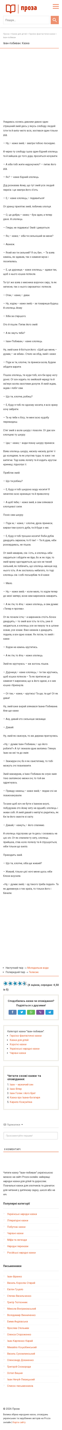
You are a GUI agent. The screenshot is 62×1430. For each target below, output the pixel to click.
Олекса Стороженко (19, 1334)
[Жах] (5, 983)
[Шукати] (55, 20)
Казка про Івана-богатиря (25, 1097)
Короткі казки (18, 1044)
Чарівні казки (18, 1053)
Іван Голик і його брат (23, 1093)
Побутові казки (16, 1226)
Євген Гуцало (15, 1289)
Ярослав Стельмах (18, 1328)
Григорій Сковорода (19, 1366)
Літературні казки (17, 1220)
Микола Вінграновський (21, 1308)
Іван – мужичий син (21, 1084)
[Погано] (10, 983)
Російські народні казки (21, 1252)
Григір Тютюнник (17, 1302)
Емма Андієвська (17, 1321)
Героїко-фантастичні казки (25, 1035)
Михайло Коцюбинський (22, 1347)
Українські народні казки (24, 1048)
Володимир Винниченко (21, 1315)
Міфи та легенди (17, 1239)
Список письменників (20, 1385)
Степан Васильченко (19, 1295)
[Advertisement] (31, 84)
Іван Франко (14, 1276)
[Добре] (19, 983)
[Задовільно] (15, 983)
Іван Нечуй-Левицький (21, 1379)
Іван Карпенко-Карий (20, 1340)
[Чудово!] (24, 983)
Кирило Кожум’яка (21, 1102)
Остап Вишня (15, 1373)
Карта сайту (19, 1422)
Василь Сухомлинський (21, 1353)
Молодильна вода (37, 967)
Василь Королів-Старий (21, 1282)
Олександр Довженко (20, 1360)
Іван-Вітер (16, 1088)
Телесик (34, 972)
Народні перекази (17, 1246)
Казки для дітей (19, 1040)
